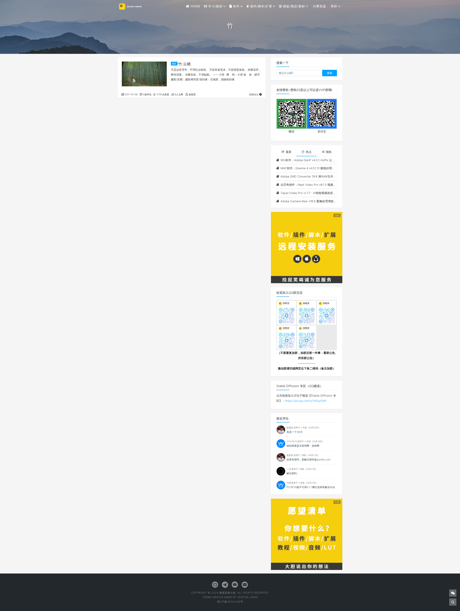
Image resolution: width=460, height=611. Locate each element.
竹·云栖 (184, 64)
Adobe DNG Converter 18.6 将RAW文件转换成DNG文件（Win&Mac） (308, 176)
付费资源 (319, 6)
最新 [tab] (288, 152)
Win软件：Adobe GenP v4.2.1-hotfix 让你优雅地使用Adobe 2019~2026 (308, 160)
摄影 (174, 63)
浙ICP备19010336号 (230, 601)
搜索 (329, 73)
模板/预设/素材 (293, 6)
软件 (236, 6)
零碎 (333, 6)
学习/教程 (214, 6)
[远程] (306, 247)
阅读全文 (254, 94)
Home (194, 6)
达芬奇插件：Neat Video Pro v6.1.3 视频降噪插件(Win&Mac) (308, 184)
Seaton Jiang (248, 597)
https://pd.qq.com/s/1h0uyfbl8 (305, 400)
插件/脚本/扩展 (260, 6)
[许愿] (306, 534)
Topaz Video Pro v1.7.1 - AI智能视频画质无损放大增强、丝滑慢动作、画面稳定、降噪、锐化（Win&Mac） (308, 193)
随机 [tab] (329, 152)
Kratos (218, 597)
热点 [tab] (309, 152)
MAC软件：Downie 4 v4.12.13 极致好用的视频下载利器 (308, 168)
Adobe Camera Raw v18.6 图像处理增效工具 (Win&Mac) (308, 201)
